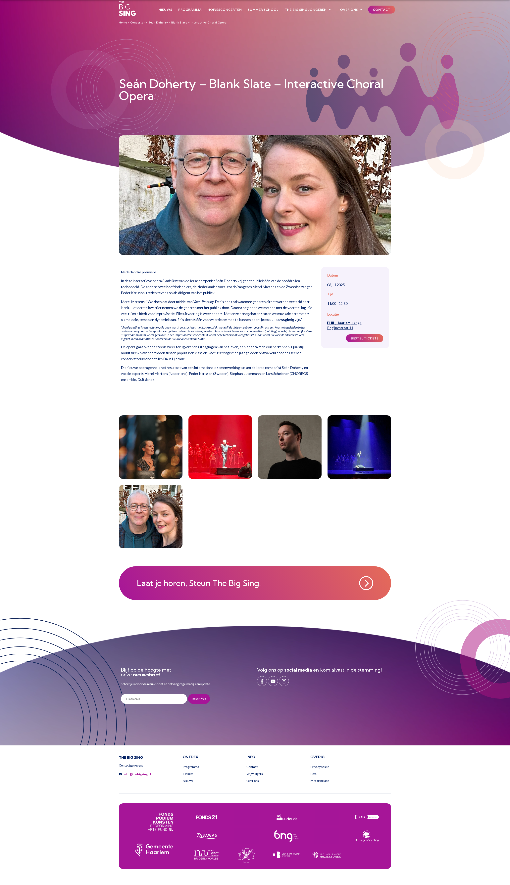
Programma (190, 9)
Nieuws (165, 9)
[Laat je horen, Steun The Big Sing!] (366, 583)
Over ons (349, 9)
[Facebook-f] (262, 681)
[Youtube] (273, 681)
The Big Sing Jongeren (306, 9)
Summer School (263, 9)
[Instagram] (284, 681)
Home (123, 22)
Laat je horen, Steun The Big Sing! (199, 583)
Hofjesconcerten (225, 9)
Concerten (137, 22)
